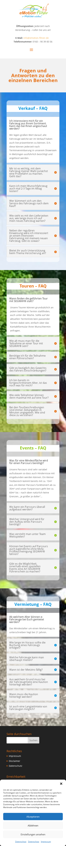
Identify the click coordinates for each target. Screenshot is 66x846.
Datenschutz (20, 841)
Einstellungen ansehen (33, 834)
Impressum (46, 841)
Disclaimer (14, 760)
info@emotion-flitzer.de (36, 37)
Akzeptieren (33, 816)
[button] (61, 783)
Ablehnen (33, 825)
